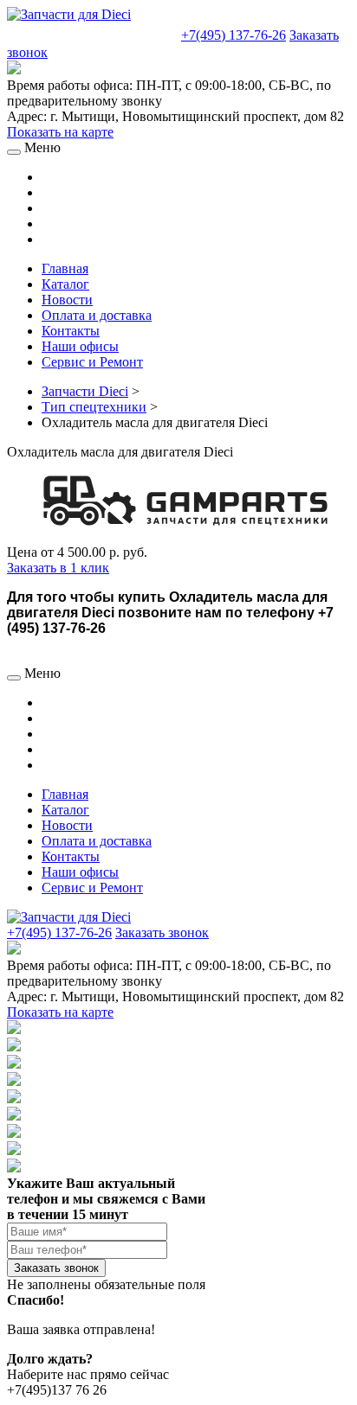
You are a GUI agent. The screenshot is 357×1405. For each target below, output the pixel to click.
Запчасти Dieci (85, 391)
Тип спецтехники (94, 406)
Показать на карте (60, 132)
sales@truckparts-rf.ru (92, 33)
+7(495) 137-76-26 (233, 35)
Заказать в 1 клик (58, 567)
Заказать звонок (162, 932)
